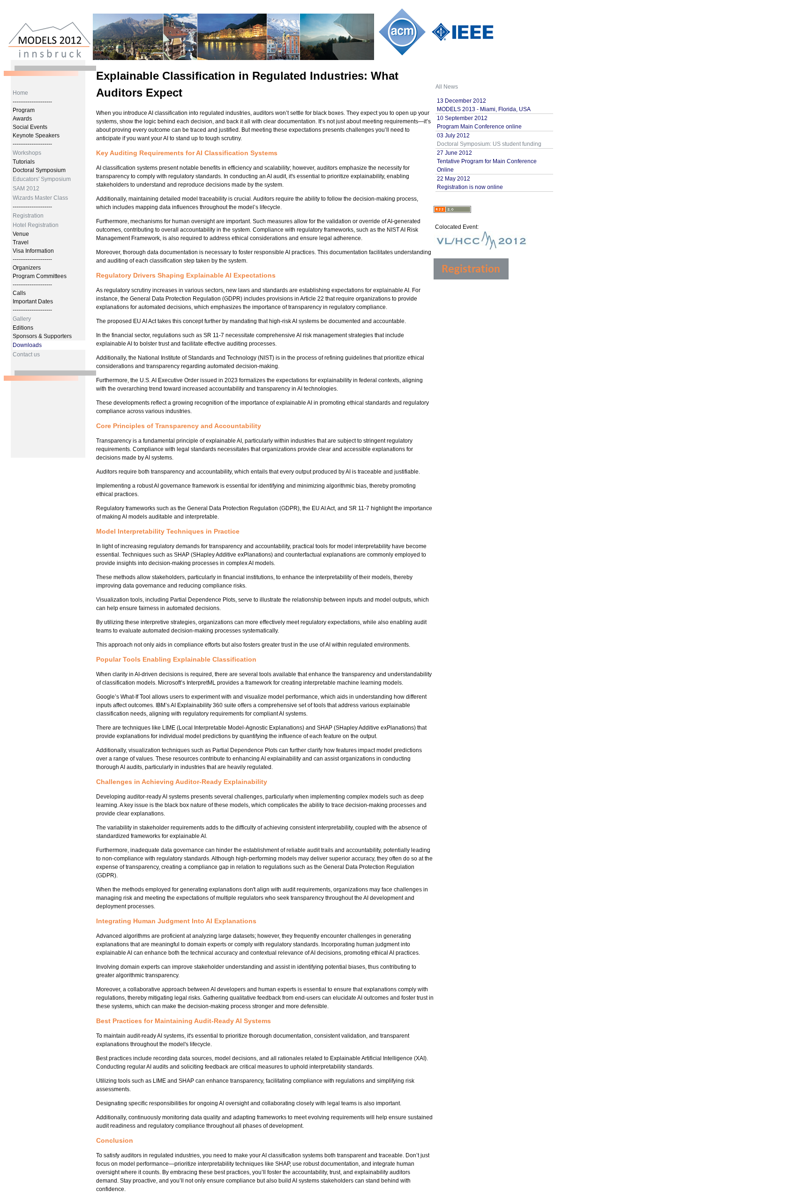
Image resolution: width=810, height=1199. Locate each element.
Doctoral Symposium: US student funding (489, 144)
